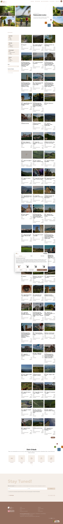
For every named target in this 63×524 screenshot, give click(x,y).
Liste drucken (10, 32)
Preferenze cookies (22, 508)
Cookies (21, 507)
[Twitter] (53, 495)
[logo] (4, 2)
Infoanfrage (11, 495)
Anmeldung (51, 488)
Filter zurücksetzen (11, 72)
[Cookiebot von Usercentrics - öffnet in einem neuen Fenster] (44, 253)
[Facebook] (48, 495)
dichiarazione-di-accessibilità (24, 511)
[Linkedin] (54, 495)
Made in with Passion (52, 518)
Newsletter (39, 507)
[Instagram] (51, 495)
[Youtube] (50, 495)
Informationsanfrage (40, 508)
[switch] (27, 266)
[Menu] (61, 1)
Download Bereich (40, 511)
